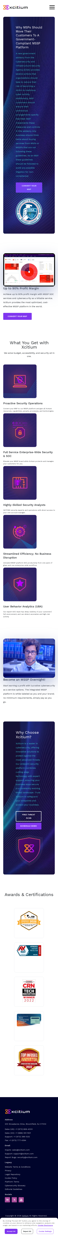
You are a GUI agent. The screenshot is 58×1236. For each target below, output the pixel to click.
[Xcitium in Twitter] (14, 1199)
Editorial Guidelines (13, 1189)
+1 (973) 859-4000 (24, 1129)
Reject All (27, 1231)
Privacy (8, 1170)
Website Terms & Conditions (17, 1167)
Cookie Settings (45, 1231)
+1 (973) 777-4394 (17, 1140)
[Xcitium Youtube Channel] (21, 1199)
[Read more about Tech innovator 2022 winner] (29, 991)
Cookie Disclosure (45, 1225)
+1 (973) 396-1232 (21, 1137)
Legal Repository (12, 1174)
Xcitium (25, 1216)
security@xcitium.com (27, 1157)
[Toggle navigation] (52, 7)
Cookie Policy (11, 1178)
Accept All (11, 1231)
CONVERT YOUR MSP (29, 187)
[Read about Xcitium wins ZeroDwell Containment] (29, 1060)
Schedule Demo (28, 826)
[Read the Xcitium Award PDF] (29, 1020)
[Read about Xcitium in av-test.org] (29, 951)
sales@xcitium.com (21, 1150)
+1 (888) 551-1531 (23, 1133)
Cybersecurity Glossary (15, 1185)
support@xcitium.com (23, 1154)
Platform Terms (12, 1182)
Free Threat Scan (28, 816)
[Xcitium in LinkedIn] (7, 1199)
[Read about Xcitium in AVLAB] (29, 920)
